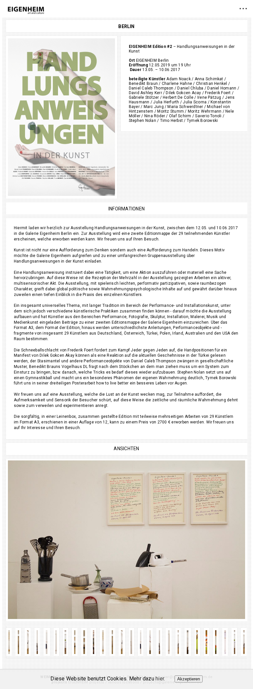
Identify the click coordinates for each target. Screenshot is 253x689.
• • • (243, 8)
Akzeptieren (188, 678)
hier (159, 678)
